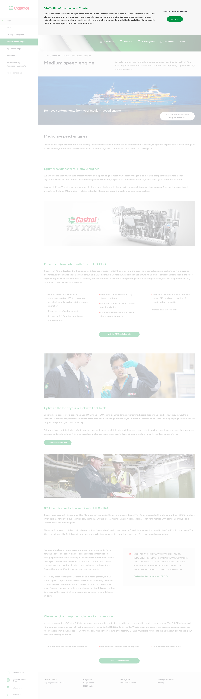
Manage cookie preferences (175, 11)
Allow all (174, 19)
